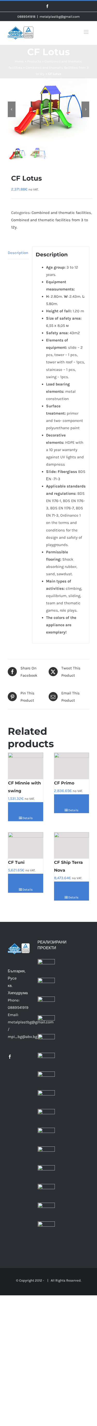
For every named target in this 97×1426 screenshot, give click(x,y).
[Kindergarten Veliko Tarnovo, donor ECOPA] (46, 1042)
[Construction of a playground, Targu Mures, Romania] (46, 1098)
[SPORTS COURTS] (46, 986)
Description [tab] (18, 252)
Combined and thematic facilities (61, 212)
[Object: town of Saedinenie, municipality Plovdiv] (46, 1155)
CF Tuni (16, 862)
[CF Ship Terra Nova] (71, 845)
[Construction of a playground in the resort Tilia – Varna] (46, 1230)
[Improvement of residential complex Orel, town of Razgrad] (46, 1173)
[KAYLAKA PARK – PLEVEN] (46, 1024)
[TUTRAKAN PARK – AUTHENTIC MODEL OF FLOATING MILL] (46, 1005)
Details (27, 818)
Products (34, 61)
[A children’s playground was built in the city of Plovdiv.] (46, 967)
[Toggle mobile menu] (86, 32)
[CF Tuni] (25, 845)
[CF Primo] (71, 766)
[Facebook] (10, 1057)
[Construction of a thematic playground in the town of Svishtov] (46, 1061)
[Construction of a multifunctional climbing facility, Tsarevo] (46, 1211)
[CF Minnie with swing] (25, 766)
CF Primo (64, 783)
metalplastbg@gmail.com (60, 16)
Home (19, 61)
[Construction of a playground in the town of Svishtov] (46, 1080)
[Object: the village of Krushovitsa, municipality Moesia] (46, 1136)
